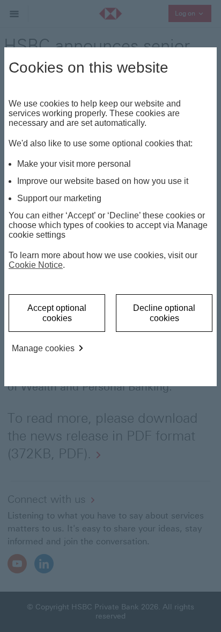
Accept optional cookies (56, 313)
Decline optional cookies (164, 313)
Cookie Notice (36, 264)
